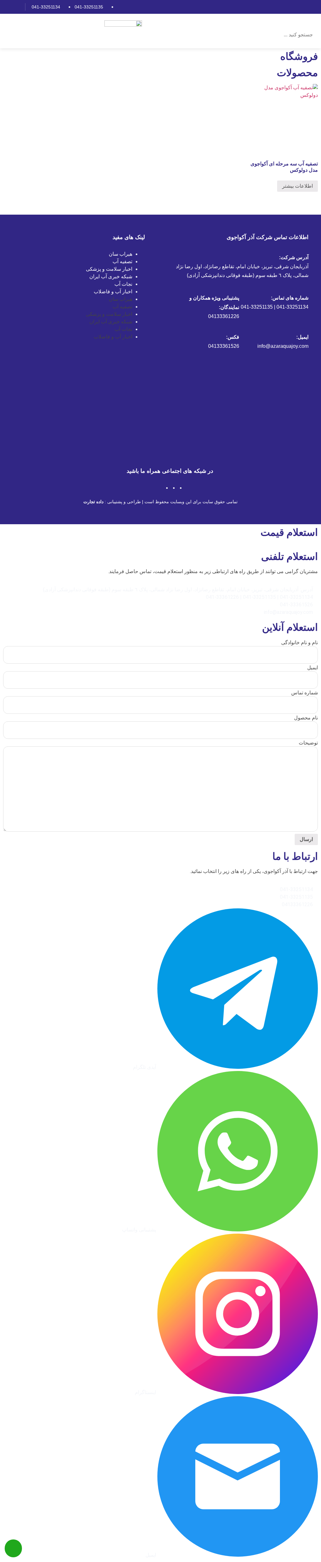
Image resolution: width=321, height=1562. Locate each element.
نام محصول (306, 717)
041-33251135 (89, 6)
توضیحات (308, 742)
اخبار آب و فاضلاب (113, 291)
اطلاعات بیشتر (297, 186)
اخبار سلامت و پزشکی (109, 269)
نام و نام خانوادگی (299, 642)
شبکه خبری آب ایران (110, 276)
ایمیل (312, 667)
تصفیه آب (122, 261)
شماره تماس (304, 692)
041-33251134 (46, 6)
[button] (280, 22)
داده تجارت (93, 501)
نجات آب (123, 284)
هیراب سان (120, 254)
